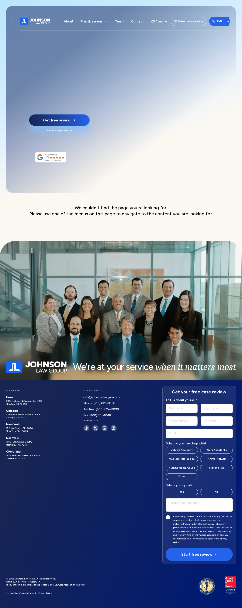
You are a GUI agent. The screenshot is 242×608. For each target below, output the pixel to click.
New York (13, 424)
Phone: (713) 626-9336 (99, 403)
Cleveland (13, 451)
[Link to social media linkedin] (105, 428)
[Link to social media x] (95, 428)
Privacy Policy (45, 593)
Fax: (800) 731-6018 (97, 415)
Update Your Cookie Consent (21, 593)
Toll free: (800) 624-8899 (101, 409)
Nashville (12, 438)
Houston (12, 397)
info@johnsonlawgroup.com (102, 397)
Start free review (196, 554)
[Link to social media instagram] (114, 428)
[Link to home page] (35, 21)
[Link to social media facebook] (86, 428)
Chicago (12, 411)
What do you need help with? (186, 443)
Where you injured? (179, 485)
